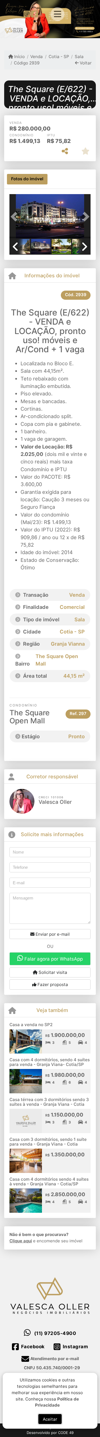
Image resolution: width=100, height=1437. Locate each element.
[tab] (27, 179)
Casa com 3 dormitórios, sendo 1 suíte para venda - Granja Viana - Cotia (48, 1142)
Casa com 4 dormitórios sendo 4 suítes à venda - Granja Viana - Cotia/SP (49, 1181)
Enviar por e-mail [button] (52, 934)
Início (19, 56)
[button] (15, 217)
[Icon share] (27, 13)
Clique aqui (20, 1240)
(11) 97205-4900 (55, 1333)
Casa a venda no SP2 (30, 1024)
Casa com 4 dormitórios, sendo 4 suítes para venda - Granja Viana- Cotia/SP (49, 1062)
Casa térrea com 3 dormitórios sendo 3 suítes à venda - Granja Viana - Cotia (49, 1102)
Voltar (85, 63)
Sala (79, 56)
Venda (36, 56)
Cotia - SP (59, 56)
